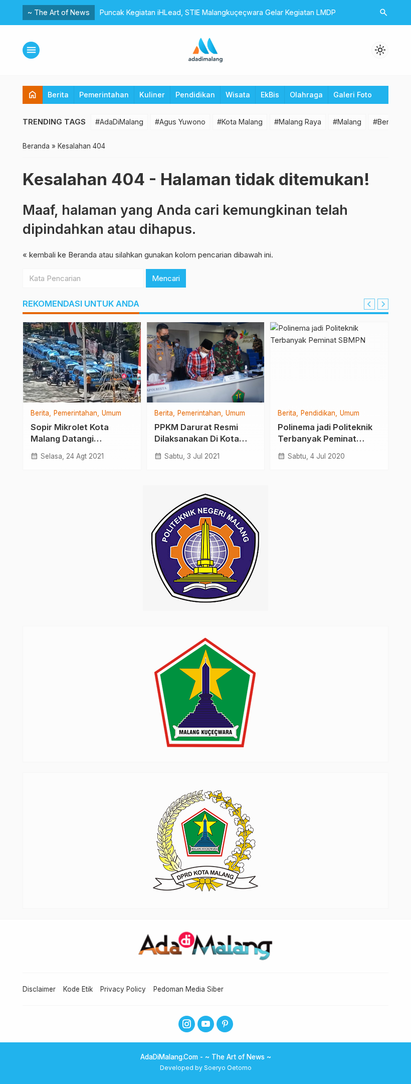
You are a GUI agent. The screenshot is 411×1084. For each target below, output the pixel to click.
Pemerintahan (104, 94)
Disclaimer (39, 989)
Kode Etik (78, 989)
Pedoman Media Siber (188, 989)
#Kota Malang (240, 121)
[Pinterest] (225, 1024)
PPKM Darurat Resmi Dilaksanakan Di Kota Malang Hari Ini (196, 438)
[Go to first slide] (382, 304)
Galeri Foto (352, 94)
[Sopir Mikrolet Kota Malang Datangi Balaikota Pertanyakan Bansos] (82, 362)
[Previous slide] (369, 304)
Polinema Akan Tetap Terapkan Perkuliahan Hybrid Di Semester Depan (221, 12)
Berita (58, 94)
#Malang (347, 121)
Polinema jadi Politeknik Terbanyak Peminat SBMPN (325, 438)
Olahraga (306, 94)
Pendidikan (195, 94)
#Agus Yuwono (180, 121)
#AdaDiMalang (119, 121)
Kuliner (152, 94)
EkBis (270, 94)
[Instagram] (186, 1024)
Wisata (238, 94)
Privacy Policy (123, 989)
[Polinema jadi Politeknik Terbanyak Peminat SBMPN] (329, 362)
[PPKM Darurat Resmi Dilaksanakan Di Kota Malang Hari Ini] (206, 362)
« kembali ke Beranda (60, 254)
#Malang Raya (297, 121)
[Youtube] (205, 1024)
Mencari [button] (166, 278)
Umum (111, 413)
